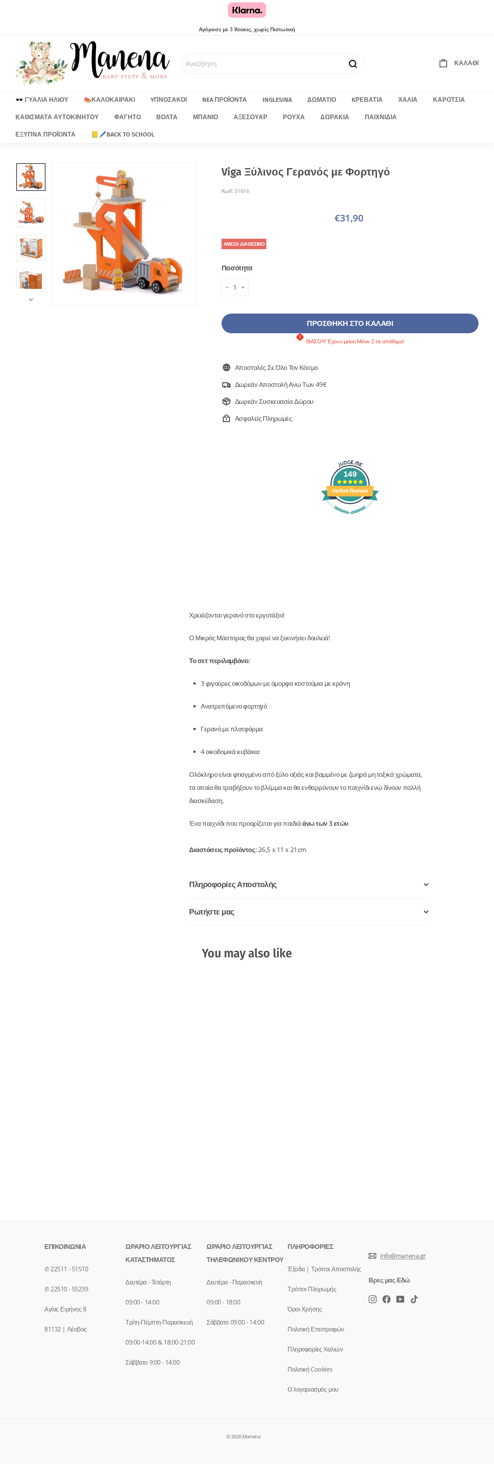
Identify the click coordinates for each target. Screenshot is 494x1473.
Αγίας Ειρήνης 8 (65, 1309)
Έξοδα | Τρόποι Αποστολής (324, 1269)
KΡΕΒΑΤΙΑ (367, 99)
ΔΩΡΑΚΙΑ (334, 117)
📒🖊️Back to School (122, 134)
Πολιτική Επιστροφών (316, 1329)
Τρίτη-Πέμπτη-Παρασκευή (159, 1322)
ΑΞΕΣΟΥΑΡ (250, 117)
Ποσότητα (237, 267)
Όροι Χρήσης (305, 1309)
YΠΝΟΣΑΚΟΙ (169, 99)
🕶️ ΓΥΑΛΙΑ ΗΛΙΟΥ (41, 99)
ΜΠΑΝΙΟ (205, 117)
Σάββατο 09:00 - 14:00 (235, 1322)
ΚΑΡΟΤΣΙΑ (449, 99)
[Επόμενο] (30, 297)
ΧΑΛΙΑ (408, 99)
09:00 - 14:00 (142, 1302)
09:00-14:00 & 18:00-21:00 (160, 1342)
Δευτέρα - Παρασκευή (234, 1282)
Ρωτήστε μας (211, 911)
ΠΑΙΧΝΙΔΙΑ (381, 117)
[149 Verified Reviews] (350, 517)
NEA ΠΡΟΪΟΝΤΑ (224, 99)
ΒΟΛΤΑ (167, 117)
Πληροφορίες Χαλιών (315, 1349)
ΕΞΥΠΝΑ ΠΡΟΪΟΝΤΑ (45, 134)
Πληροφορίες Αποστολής (233, 884)
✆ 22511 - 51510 (66, 1269)
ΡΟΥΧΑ (294, 117)
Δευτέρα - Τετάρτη (148, 1282)
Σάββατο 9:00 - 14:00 (152, 1362)
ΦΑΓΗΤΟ (127, 117)
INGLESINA (277, 99)
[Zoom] (123, 234)
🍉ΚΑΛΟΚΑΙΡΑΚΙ (109, 99)
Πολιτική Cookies (310, 1369)
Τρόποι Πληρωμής (312, 1289)
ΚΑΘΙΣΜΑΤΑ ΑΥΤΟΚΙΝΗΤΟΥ (57, 117)
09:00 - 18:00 (223, 1302)
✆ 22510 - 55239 (66, 1289)
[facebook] (373, 1298)
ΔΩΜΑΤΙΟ (321, 99)
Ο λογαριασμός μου (313, 1389)
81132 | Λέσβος (65, 1329)
